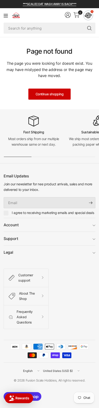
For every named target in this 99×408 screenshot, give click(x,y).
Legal (8, 252)
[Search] (89, 28)
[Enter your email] (90, 202)
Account (11, 224)
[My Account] (67, 15)
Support (11, 238)
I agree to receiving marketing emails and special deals (53, 213)
